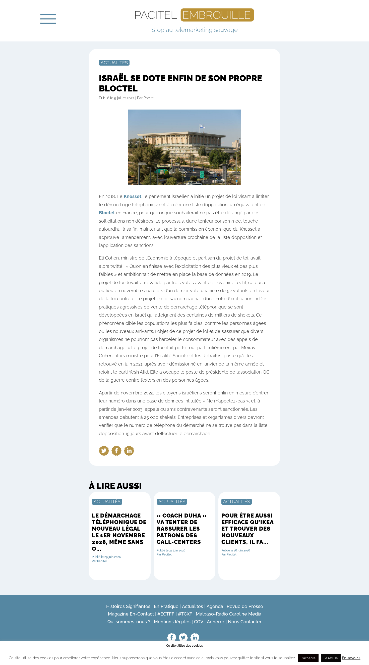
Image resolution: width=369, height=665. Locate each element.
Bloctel (107, 212)
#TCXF (185, 614)
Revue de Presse (245, 606)
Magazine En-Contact (131, 614)
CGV (198, 621)
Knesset (132, 196)
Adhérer (215, 621)
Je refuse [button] (331, 658)
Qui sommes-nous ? (128, 621)
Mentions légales (172, 621)
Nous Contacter (245, 621)
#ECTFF (165, 614)
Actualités (114, 62)
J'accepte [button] (308, 658)
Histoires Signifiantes (128, 606)
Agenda (215, 606)
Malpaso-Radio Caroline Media (228, 614)
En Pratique (166, 606)
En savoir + (351, 658)
